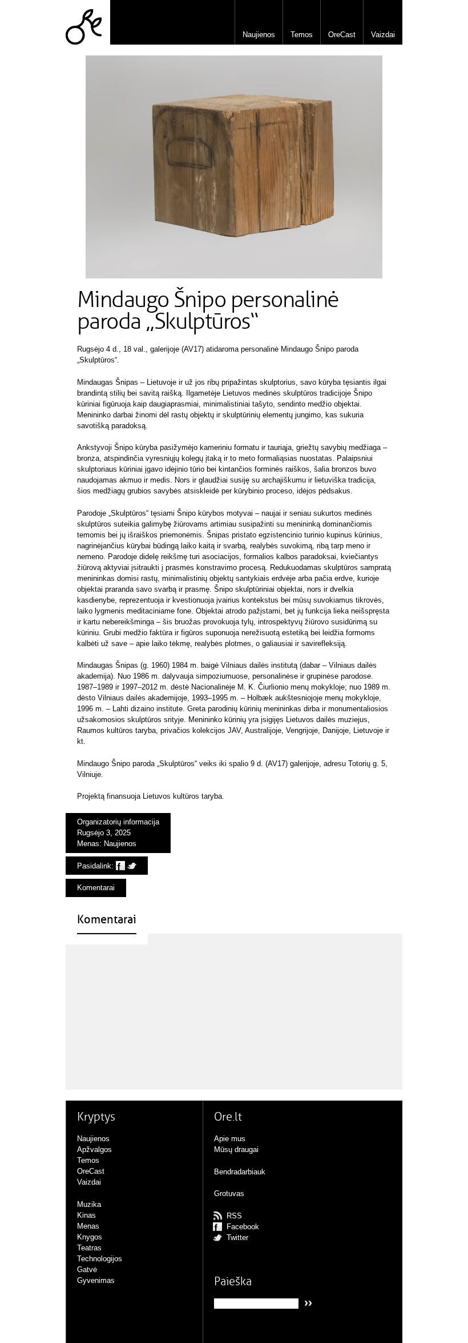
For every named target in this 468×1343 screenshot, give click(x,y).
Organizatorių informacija (118, 822)
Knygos (89, 1237)
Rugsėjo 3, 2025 (104, 832)
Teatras (89, 1248)
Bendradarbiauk (239, 1171)
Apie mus (229, 1138)
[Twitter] (132, 866)
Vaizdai (383, 34)
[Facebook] (120, 866)
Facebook (243, 1226)
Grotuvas (229, 1193)
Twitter (237, 1237)
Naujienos (259, 34)
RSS (234, 1216)
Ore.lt (87, 22)
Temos (302, 34)
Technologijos (99, 1258)
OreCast (342, 34)
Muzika (89, 1204)
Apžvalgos (94, 1149)
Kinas (86, 1215)
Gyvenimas (96, 1280)
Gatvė (87, 1269)
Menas (88, 843)
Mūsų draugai (236, 1149)
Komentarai (96, 887)
